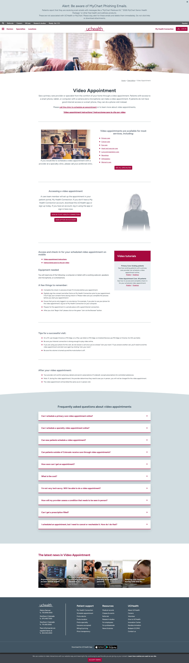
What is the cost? (49, 476)
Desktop (136, 275)
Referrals (10, 23)
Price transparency (83, 631)
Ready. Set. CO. (54, 23)
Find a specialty (82, 622)
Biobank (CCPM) (134, 628)
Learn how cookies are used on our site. (142, 656)
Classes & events (108, 613)
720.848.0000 (47, 613)
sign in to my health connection (66, 214)
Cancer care (105, 142)
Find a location (82, 619)
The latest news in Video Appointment (64, 555)
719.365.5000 (47, 624)
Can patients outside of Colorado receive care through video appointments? (75, 452)
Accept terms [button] (95, 660)
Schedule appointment (85, 613)
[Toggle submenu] (3, 29)
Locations (32, 29)
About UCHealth (134, 610)
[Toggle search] (3, 23)
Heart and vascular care (109, 148)
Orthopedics (105, 159)
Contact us (132, 631)
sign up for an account (66, 220)
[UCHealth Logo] (45, 605)
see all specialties (123, 168)
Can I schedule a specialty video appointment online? (65, 428)
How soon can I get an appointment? (58, 464)
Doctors (10, 29)
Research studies (40, 23)
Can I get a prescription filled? (55, 512)
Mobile (128, 275)
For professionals (108, 625)
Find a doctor (81, 616)
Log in (183, 29)
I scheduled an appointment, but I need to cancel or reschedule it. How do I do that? (79, 524)
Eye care (104, 145)
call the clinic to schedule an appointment (78, 107)
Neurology (105, 155)
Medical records (108, 610)
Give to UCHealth (134, 619)
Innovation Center (134, 622)
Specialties (20, 29)
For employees (107, 622)
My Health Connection (164, 29)
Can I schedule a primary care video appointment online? (67, 416)
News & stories (107, 628)
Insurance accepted (84, 625)
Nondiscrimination (134, 625)
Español (185, 23)
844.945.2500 (47, 633)
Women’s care (106, 162)
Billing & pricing (82, 628)
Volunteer (131, 616)
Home (123, 80)
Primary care (105, 138)
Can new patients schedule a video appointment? (63, 440)
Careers (19, 23)
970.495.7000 (47, 618)
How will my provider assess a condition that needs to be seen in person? (74, 500)
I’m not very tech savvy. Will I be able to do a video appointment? (71, 488)
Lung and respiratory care (110, 152)
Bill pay (28, 23)
